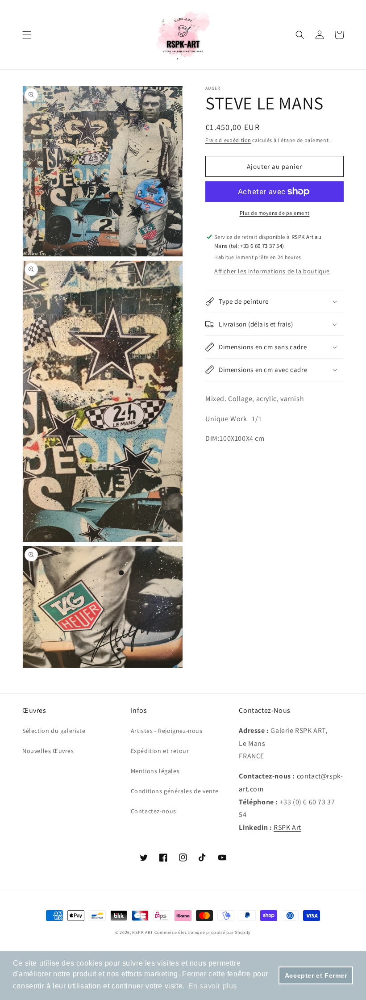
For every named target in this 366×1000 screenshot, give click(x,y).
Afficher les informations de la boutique (272, 271)
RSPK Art (287, 827)
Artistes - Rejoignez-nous (167, 731)
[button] (27, 35)
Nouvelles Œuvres (48, 751)
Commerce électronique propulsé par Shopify (202, 932)
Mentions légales (155, 771)
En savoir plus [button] (212, 986)
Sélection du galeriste (53, 731)
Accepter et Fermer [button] (316, 975)
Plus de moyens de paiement (275, 212)
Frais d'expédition (228, 140)
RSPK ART (142, 932)
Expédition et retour (160, 751)
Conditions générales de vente (175, 791)
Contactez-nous (153, 811)
